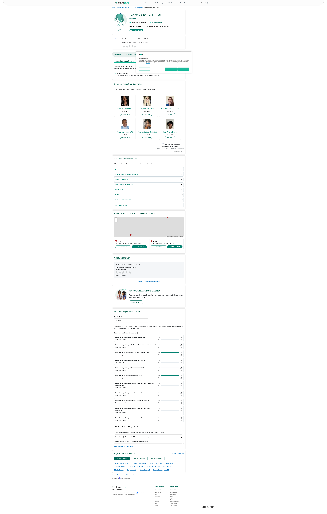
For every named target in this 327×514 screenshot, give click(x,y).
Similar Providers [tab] (122, 459)
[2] (126, 46)
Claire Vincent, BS (119, 466)
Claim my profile (136, 302)
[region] (164, 62)
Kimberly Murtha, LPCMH (122, 463)
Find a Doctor (116, 8)
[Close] (189, 53)
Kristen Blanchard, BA (139, 463)
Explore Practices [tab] (156, 459)
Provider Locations (133, 54)
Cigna (117, 195)
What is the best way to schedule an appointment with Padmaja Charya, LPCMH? (140, 432)
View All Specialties (178, 454)
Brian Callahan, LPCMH (136, 466)
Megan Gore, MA (145, 470)
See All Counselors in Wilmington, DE (123, 475)
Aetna (117, 169)
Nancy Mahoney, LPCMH (161, 470)
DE (132, 8)
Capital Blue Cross (121, 179)
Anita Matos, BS (170, 463)
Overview (117, 54)
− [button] (116, 221)
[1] (123, 46)
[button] (137, 333)
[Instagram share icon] (205, 507)
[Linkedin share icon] (208, 507)
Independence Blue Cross (124, 184)
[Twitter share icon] (210, 507)
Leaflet (168, 236)
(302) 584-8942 (140, 246)
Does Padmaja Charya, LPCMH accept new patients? (131, 441)
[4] (132, 46)
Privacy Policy (148, 63)
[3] (129, 46)
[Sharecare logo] (131, 487)
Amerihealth (119, 190)
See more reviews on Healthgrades (149, 281)
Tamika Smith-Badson (153, 466)
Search (201, 2)
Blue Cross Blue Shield (123, 200)
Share (121, 30)
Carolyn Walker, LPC (156, 463)
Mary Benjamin (131, 470)
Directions (124, 247)
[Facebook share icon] (202, 507)
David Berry (167, 466)
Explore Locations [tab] (139, 459)
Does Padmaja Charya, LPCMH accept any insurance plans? (133, 437)
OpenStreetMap (174, 236)
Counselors (125, 8)
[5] (135, 46)
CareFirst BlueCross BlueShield (126, 174)
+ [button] (116, 219)
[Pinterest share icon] (213, 507)
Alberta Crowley (119, 470)
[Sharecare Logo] (122, 2)
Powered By (115, 478)
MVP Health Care (121, 205)
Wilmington (138, 8)
